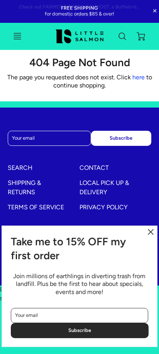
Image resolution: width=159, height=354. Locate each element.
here (138, 77)
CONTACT (94, 167)
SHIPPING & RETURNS (24, 187)
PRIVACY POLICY (104, 207)
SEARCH (20, 167)
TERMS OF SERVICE (36, 207)
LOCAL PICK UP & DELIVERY (104, 187)
